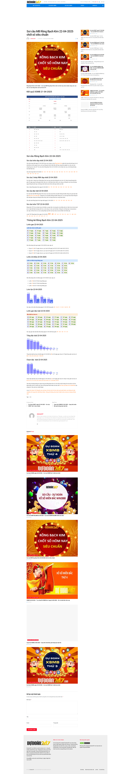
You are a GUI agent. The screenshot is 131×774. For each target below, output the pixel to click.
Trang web (55, 722)
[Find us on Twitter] (93, 2)
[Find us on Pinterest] (95, 2)
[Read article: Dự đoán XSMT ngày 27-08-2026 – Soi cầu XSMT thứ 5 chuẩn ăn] (85, 33)
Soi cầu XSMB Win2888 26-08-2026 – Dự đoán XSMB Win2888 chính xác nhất (45, 515)
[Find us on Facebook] (92, 2)
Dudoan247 (32, 769)
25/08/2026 (29, 517)
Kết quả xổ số (36, 5)
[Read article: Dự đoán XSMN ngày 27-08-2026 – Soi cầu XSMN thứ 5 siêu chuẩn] (85, 45)
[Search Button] (102, 5)
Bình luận (29, 699)
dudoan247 (33, 38)
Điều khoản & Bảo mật (52, 1)
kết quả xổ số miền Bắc (34, 195)
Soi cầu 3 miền (68, 5)
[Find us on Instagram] (97, 2)
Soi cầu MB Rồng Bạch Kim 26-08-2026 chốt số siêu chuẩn (41, 558)
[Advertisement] (65, 17)
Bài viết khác (63, 1)
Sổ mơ (82, 5)
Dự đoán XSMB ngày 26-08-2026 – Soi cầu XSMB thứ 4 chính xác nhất (43, 473)
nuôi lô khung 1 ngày (41, 758)
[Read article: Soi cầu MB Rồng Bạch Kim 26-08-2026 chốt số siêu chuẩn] (52, 538)
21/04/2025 (40, 38)
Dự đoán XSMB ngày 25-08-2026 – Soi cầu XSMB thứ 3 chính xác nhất (43, 685)
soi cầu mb (34, 758)
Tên (27, 716)
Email (28, 722)
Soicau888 (29, 758)
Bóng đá (95, 5)
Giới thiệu (45, 1)
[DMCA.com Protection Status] (85, 743)
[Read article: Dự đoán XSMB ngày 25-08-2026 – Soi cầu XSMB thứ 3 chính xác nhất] (52, 665)
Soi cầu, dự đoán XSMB (48, 38)
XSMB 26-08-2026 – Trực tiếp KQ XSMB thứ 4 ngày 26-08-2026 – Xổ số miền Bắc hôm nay (48, 600)
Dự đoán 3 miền (52, 5)
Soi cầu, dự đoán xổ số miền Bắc (67, 385)
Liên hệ (58, 1)
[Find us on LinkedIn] (99, 2)
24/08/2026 (29, 686)
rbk (30, 397)
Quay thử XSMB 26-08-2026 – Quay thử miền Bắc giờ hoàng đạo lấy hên (44, 642)
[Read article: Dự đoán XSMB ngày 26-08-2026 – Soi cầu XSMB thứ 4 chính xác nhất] (52, 453)
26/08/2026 (93, 33)
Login (103, 1)
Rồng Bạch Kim (58, 163)
